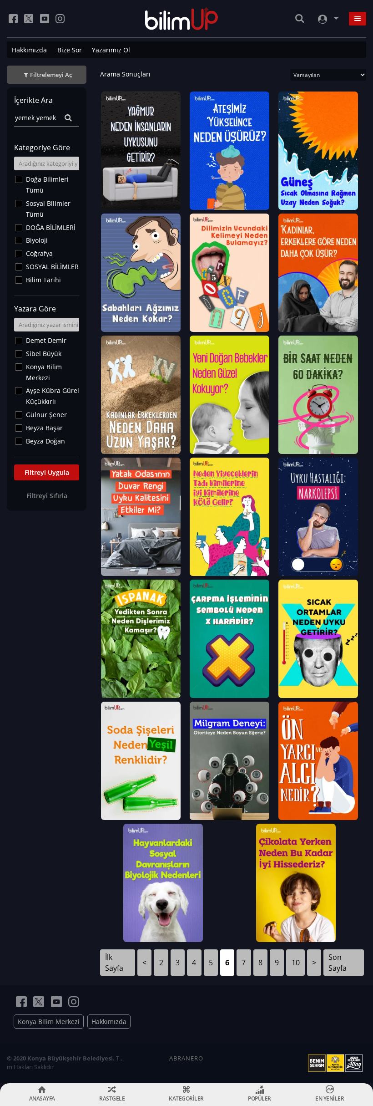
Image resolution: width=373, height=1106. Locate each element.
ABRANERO (186, 1058)
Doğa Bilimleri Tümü (47, 184)
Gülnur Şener (46, 414)
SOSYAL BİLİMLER (52, 266)
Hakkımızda (29, 50)
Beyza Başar (44, 427)
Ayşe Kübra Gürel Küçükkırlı (52, 396)
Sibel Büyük (43, 353)
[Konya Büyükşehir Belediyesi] (337, 1063)
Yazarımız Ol (111, 50)
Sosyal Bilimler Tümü (48, 209)
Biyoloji (37, 240)
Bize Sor (69, 50)
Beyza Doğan (45, 441)
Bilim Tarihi (43, 279)
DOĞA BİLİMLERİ (51, 227)
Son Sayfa (337, 962)
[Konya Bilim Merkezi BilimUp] (181, 18)
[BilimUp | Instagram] (60, 18)
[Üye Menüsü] (327, 19)
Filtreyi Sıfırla (46, 495)
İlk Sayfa (114, 962)
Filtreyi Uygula (47, 472)
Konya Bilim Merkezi (44, 372)
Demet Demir (46, 340)
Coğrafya (39, 253)
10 (296, 963)
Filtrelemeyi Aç (51, 75)
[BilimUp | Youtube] (44, 18)
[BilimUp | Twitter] (28, 18)
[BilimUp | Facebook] (13, 18)
